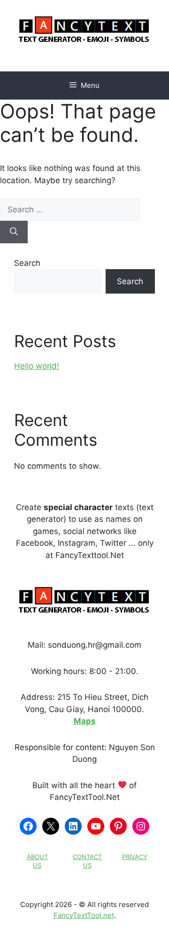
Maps (85, 721)
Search (27, 263)
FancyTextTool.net (84, 915)
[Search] (14, 232)
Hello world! (36, 366)
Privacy (134, 856)
